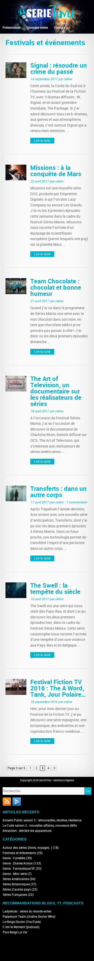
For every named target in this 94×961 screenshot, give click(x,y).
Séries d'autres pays (17, 889)
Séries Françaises (15, 895)
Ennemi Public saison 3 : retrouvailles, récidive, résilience (42, 820)
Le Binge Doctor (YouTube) (22, 922)
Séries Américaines (16, 879)
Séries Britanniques (16, 884)
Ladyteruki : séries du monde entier (27, 911)
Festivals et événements (19, 853)
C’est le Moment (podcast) (21, 927)
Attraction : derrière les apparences (27, 831)
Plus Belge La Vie (15, 932)
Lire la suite (42, 140)
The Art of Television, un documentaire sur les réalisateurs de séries (55, 391)
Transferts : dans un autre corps (58, 492)
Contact (59, 27)
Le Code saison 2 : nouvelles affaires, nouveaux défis (40, 825)
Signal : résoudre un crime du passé (58, 68)
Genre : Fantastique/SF (19, 868)
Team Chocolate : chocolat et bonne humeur (55, 287)
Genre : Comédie (14, 858)
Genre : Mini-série (15, 874)
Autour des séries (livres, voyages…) (27, 848)
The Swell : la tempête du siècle (55, 588)
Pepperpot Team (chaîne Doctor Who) (29, 916)
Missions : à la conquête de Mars (55, 171)
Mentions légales (64, 780)
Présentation (11, 27)
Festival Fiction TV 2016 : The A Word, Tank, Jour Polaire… (58, 688)
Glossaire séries (37, 27)
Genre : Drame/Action (18, 863)
